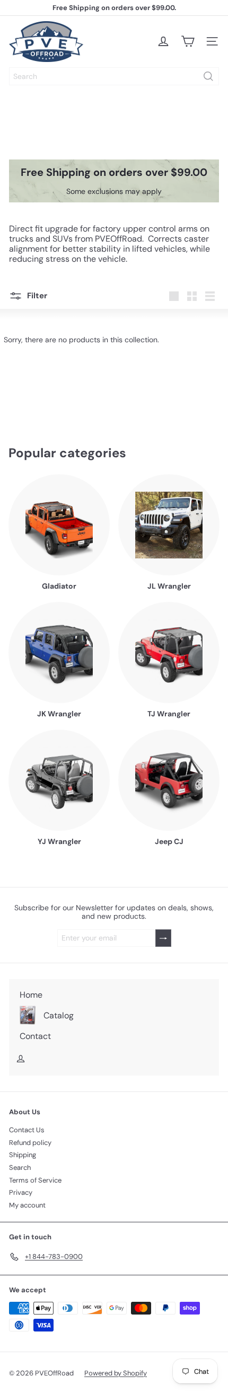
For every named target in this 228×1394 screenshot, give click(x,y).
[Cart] (188, 41)
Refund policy (30, 1142)
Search (20, 1167)
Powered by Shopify (115, 1373)
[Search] (208, 76)
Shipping (22, 1154)
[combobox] (114, 76)
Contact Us (27, 1129)
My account (27, 1205)
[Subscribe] (163, 938)
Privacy (20, 1192)
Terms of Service (35, 1180)
